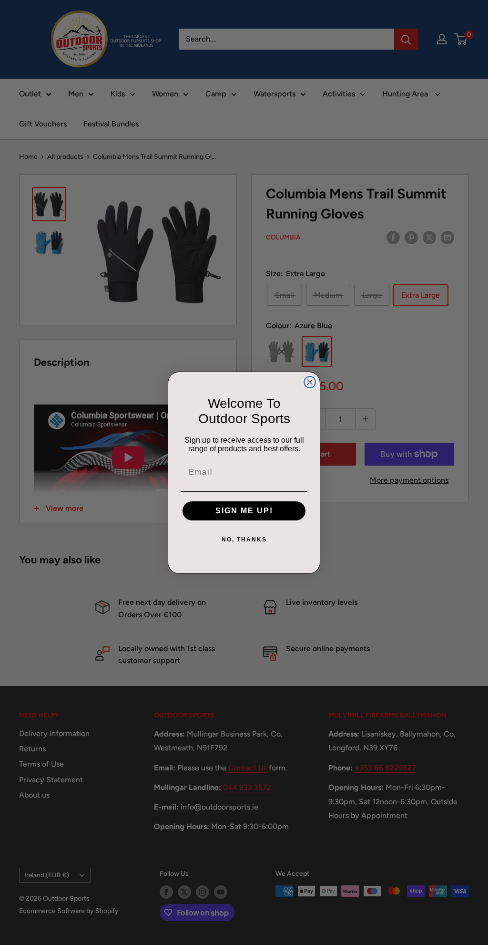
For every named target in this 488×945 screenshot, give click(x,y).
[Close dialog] (309, 382)
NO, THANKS (244, 539)
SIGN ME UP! (244, 511)
